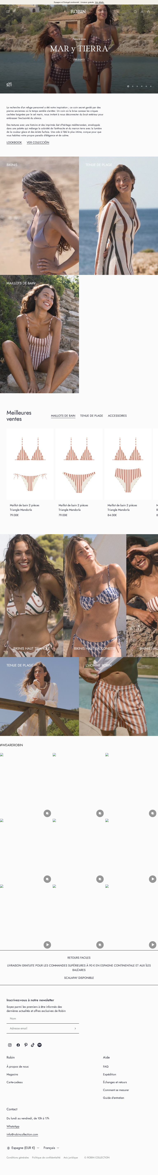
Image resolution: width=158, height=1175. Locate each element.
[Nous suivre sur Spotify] (39, 1044)
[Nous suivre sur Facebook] (18, 1045)
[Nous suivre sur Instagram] (10, 1045)
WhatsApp (13, 1126)
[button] (26, 786)
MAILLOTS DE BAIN (63, 416)
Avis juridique (71, 1157)
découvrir (79, 59)
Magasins (12, 1074)
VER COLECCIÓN (38, 142)
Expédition (109, 1074)
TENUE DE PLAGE (91, 416)
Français (49, 1147)
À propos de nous (18, 1066)
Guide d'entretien (113, 1098)
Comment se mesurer (116, 1090)
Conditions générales (18, 1157)
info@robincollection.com (22, 1134)
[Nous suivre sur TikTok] (32, 1044)
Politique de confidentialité (46, 1157)
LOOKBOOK (14, 142)
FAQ (105, 1066)
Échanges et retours (115, 1082)
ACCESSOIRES (117, 416)
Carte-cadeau (15, 1082)
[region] (79, 49)
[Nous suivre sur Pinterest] (25, 1044)
